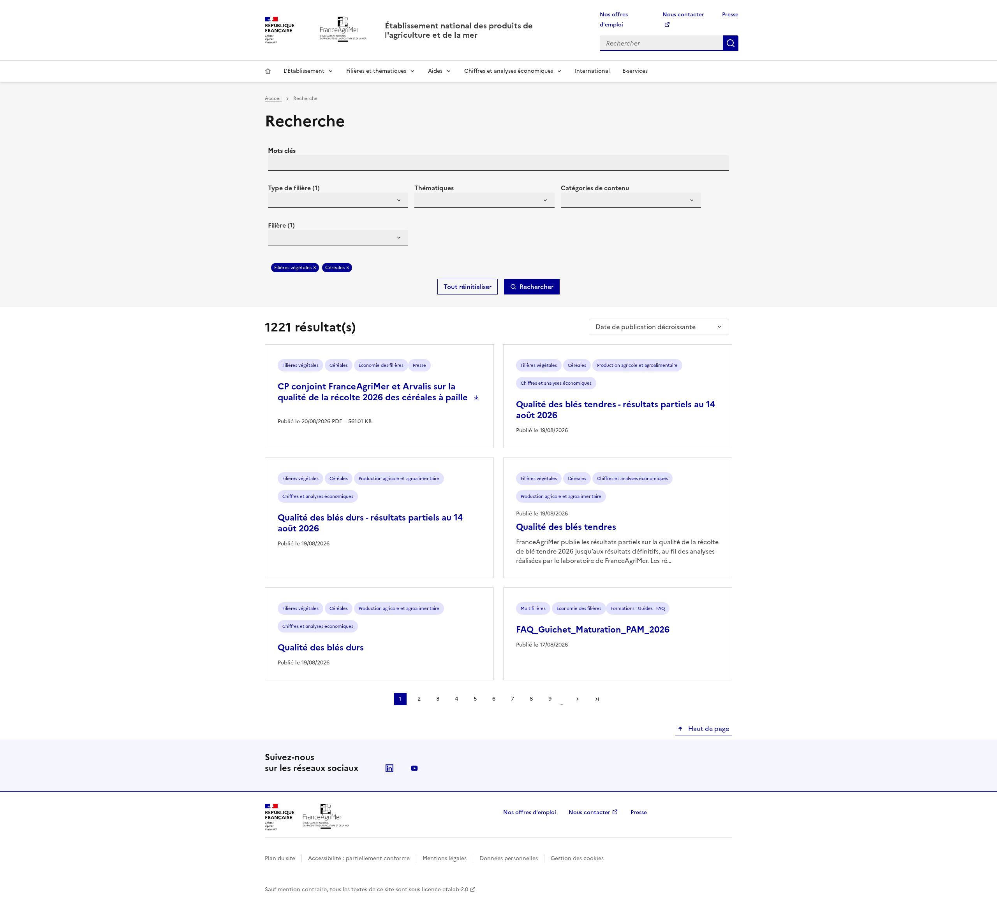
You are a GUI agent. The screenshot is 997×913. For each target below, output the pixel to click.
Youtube (414, 768)
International (592, 71)
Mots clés (282, 150)
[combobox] (338, 200)
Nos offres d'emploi (529, 812)
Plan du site (280, 858)
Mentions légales (445, 858)
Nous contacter (589, 812)
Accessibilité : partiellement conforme (359, 858)
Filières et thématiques (376, 71)
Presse (730, 15)
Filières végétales (293, 267)
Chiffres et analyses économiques (508, 71)
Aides (435, 71)
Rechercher (730, 43)
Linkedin (389, 768)
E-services (635, 71)
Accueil (268, 71)
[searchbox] (278, 201)
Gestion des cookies (577, 858)
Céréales (335, 267)
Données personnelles (508, 858)
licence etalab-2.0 (445, 889)
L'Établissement (304, 71)
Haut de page (708, 728)
